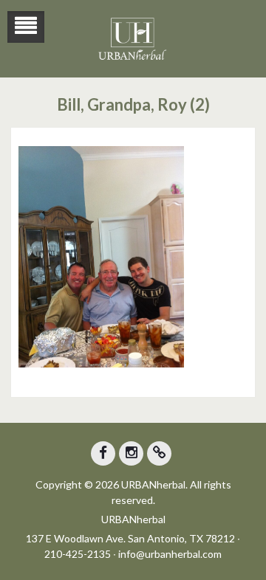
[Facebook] (103, 453)
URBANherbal (133, 519)
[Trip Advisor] (159, 453)
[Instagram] (131, 453)
